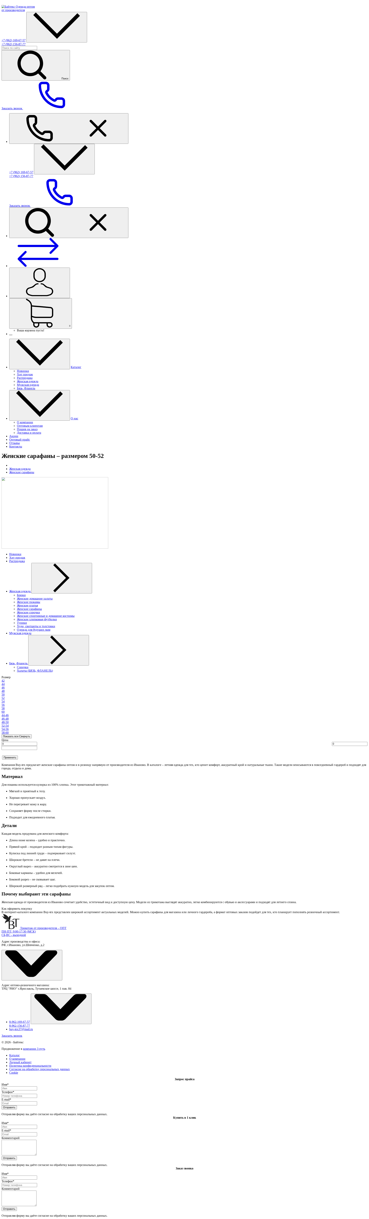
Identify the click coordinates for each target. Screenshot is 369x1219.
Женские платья (27, 605)
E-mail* (6, 1099)
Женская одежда (20, 468)
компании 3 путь (34, 1048)
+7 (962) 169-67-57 (14, 40)
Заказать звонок (12, 1035)
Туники (22, 622)
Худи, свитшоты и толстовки (36, 626)
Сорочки (22, 667)
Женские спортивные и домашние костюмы (46, 615)
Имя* (5, 1084)
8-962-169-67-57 (19, 1021)
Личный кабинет (20, 1062)
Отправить (9, 1107)
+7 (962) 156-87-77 (14, 44)
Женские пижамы (28, 602)
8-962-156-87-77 (19, 1025)
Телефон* (8, 1092)
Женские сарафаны (21, 472)
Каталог (14, 1055)
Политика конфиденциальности (30, 1065)
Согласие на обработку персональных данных (39, 1069)
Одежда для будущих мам (33, 629)
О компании (17, 1058)
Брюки (21, 595)
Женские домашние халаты (35, 598)
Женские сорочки (28, 612)
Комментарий (11, 1138)
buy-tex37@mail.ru (21, 1029)
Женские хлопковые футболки (37, 619)
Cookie (13, 1072)
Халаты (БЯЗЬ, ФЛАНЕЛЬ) (35, 670)
